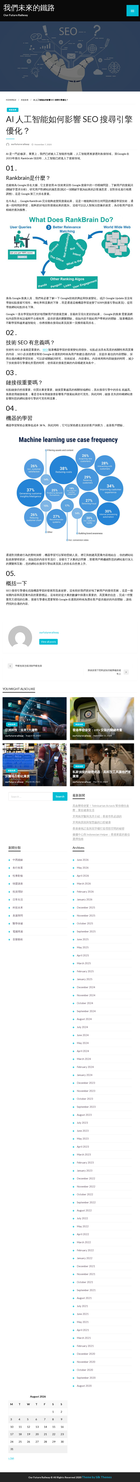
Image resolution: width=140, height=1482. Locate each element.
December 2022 (86, 1178)
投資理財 (18, 891)
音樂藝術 (18, 939)
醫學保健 (18, 923)
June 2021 (83, 1313)
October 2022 (85, 1194)
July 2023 (82, 1122)
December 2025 (86, 907)
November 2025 (86, 915)
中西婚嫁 (18, 859)
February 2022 (85, 1250)
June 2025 (83, 939)
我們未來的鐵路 (29, 7)
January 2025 (84, 979)
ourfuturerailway (20, 144)
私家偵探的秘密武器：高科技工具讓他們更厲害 (102, 774)
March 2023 (84, 1154)
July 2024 (82, 1027)
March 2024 (84, 1058)
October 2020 (85, 1369)
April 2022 (83, 1234)
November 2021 (86, 1274)
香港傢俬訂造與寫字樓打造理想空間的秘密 (98, 828)
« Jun (11, 1458)
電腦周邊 (18, 931)
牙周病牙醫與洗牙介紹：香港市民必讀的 (97, 816)
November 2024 (86, 995)
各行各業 (18, 867)
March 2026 (84, 883)
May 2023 (83, 1138)
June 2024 (83, 1035)
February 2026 (85, 891)
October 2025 (85, 923)
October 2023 (85, 1098)
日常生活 (18, 899)
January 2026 (84, 899)
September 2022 (86, 1202)
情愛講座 (18, 883)
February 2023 (85, 1162)
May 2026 (83, 867)
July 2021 (82, 1306)
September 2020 (86, 1377)
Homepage (11, 100)
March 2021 (84, 1337)
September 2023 (86, 1106)
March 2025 (84, 963)
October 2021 (85, 1282)
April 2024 (83, 1050)
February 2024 (85, 1066)
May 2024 (83, 1042)
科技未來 (25, 100)
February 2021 (85, 1345)
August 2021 (84, 1297)
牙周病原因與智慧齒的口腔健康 (92, 822)
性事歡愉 (18, 875)
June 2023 (83, 1130)
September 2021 (86, 1290)
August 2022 (84, 1210)
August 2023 (84, 1114)
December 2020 (86, 1353)
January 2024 (84, 1074)
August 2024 (84, 1018)
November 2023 (86, 1090)
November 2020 (86, 1361)
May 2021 (83, 1321)
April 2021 (83, 1329)
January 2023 (84, 1170)
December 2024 (86, 987)
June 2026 (83, 859)
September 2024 (86, 1011)
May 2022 (83, 1226)
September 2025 (86, 931)
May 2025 (83, 947)
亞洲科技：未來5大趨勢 (21, 730)
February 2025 (85, 971)
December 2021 (86, 1266)
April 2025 (83, 955)
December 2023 (86, 1082)
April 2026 (83, 875)
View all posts (48, 641)
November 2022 (86, 1186)
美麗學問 (18, 915)
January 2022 (84, 1258)
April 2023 (83, 1146)
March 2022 (84, 1242)
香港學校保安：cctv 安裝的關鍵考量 (97, 730)
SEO (45, 349)
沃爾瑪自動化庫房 (17, 776)
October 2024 (85, 1003)
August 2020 (84, 1385)
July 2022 (82, 1218)
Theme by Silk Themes (97, 1477)
